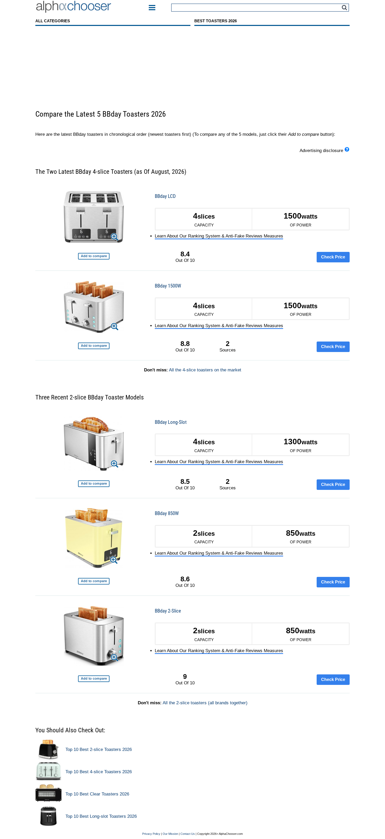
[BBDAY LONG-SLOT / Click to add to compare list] (93, 483)
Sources (227, 346)
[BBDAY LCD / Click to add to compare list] (93, 256)
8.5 (185, 481)
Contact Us (187, 833)
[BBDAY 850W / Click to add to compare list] (93, 581)
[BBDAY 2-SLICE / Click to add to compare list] (93, 678)
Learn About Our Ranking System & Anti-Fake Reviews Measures (219, 236)
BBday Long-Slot (171, 422)
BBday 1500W (168, 286)
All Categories (52, 21)
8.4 (185, 254)
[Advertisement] (192, 70)
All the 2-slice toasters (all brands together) (205, 702)
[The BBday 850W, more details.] (93, 539)
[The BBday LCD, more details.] (94, 218)
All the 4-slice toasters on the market (205, 369)
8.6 (185, 579)
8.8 (185, 344)
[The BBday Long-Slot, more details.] (94, 444)
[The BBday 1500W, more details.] (94, 307)
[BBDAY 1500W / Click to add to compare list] (93, 346)
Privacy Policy (151, 833)
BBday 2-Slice (168, 611)
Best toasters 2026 (215, 21)
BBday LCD (165, 196)
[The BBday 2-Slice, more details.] (94, 636)
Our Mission (170, 833)
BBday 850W (167, 513)
